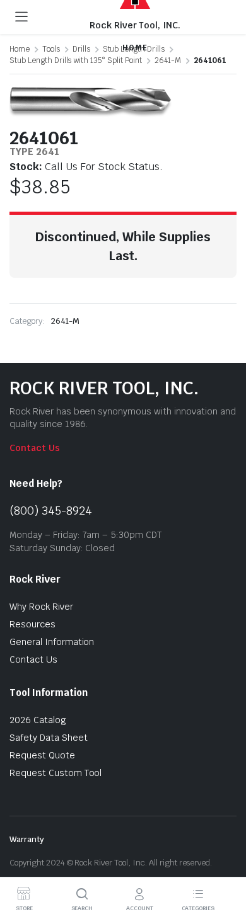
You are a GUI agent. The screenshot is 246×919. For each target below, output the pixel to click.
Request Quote (42, 755)
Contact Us (34, 448)
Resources (32, 624)
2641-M (168, 60)
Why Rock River (41, 606)
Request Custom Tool (55, 773)
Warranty (26, 839)
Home (19, 49)
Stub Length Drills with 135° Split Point (75, 60)
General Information (51, 642)
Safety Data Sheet (48, 737)
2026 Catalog (37, 720)
